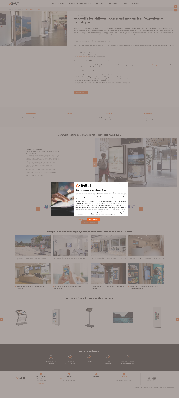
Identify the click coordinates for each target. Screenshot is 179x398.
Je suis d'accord (93, 219)
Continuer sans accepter (122, 183)
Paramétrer (81, 219)
